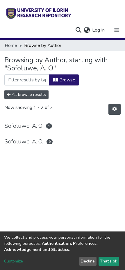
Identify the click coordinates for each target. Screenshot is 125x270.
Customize (13, 261)
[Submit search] (78, 30)
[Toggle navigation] (117, 30)
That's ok (108, 261)
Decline (88, 261)
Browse (66, 80)
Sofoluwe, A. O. (23, 141)
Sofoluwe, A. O (23, 126)
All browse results (28, 94)
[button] (86, 30)
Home (11, 45)
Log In (98, 30)
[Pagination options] (114, 109)
